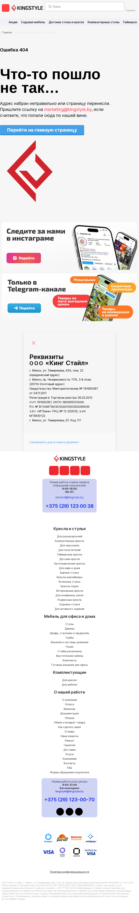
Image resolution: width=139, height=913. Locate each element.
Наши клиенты (69, 736)
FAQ (69, 767)
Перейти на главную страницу (42, 130)
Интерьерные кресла (69, 590)
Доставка (70, 749)
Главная (7, 32)
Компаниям (70, 758)
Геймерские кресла (69, 554)
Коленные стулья (69, 581)
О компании (69, 699)
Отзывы (69, 731)
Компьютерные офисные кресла (36, 32)
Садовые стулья (69, 604)
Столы (70, 624)
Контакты (69, 763)
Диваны (69, 628)
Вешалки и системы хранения (69, 642)
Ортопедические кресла (69, 563)
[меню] (5, 8)
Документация (69, 713)
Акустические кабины (69, 655)
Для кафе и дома (69, 568)
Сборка (69, 717)
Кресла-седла (70, 586)
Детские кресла (69, 559)
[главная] (27, 8)
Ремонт (69, 740)
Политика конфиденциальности (69, 871)
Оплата (69, 704)
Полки (69, 646)
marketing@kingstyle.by (68, 109)
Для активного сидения (69, 608)
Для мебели (69, 684)
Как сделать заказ (69, 727)
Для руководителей (69, 536)
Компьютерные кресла (69, 540)
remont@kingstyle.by (69, 497)
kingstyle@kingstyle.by (70, 791)
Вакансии (69, 708)
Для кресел (69, 680)
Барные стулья (69, 572)
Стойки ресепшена (70, 651)
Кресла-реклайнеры (69, 577)
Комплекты (70, 660)
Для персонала (69, 545)
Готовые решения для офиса (69, 664)
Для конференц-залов (69, 595)
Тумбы (69, 637)
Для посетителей (69, 549)
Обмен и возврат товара (69, 722)
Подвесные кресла (69, 599)
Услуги (69, 754)
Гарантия (69, 745)
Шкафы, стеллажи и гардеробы (69, 633)
